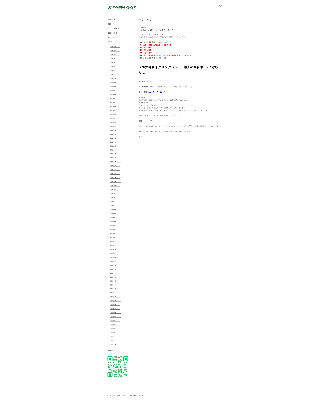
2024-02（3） (115, 122)
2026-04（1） (115, 54)
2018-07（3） (115, 309)
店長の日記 (112, 350)
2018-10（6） (115, 297)
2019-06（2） (115, 265)
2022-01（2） (115, 166)
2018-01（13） (115, 332)
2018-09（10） (115, 301)
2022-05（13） (115, 162)
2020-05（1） (115, 225)
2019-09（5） (115, 253)
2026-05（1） (115, 50)
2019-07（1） (115, 261)
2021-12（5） (115, 170)
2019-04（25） (115, 273)
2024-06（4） (115, 106)
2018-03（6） (115, 324)
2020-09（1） (115, 209)
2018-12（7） (115, 289)
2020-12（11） (115, 201)
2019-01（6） (115, 285)
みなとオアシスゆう (157, 92)
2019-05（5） (115, 269)
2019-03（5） (115, 277)
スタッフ (111, 37)
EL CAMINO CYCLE (120, 395)
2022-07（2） (115, 154)
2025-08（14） (115, 86)
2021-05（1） (115, 189)
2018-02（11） (115, 328)
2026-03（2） (115, 58)
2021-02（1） (115, 193)
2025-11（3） (115, 74)
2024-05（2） (115, 110)
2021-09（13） (115, 182)
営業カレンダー (113, 33)
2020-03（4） (115, 229)
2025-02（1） (115, 98)
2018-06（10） (115, 313)
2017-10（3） (115, 344)
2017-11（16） (115, 340)
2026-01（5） (115, 66)
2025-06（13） (115, 94)
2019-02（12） (115, 281)
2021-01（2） (115, 197)
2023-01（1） (115, 142)
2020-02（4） (115, 233)
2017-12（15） (115, 336)
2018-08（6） (115, 305)
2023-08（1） (115, 130)
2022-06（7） (115, 158)
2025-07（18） (115, 90)
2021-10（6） (115, 178)
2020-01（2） (115, 237)
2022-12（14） (115, 146)
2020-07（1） (115, 217)
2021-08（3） (115, 185)
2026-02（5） (115, 62)
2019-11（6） (115, 245)
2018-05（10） (115, 317)
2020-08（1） (115, 213)
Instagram (112, 19)
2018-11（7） (115, 293)
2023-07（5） (115, 134)
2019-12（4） (115, 241)
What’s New (112, 42)
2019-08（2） (115, 257)
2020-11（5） (115, 205)
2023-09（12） (115, 126)
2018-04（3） (115, 320)
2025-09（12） (115, 82)
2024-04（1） (115, 114)
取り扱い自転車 (113, 28)
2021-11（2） (115, 174)
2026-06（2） (115, 47)
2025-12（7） (115, 70)
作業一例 (111, 24)
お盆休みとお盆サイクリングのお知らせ (156, 30)
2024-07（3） (115, 102)
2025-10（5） (115, 78)
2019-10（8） (115, 249)
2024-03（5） (115, 118)
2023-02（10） (115, 138)
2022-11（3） (115, 150)
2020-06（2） (115, 221)
